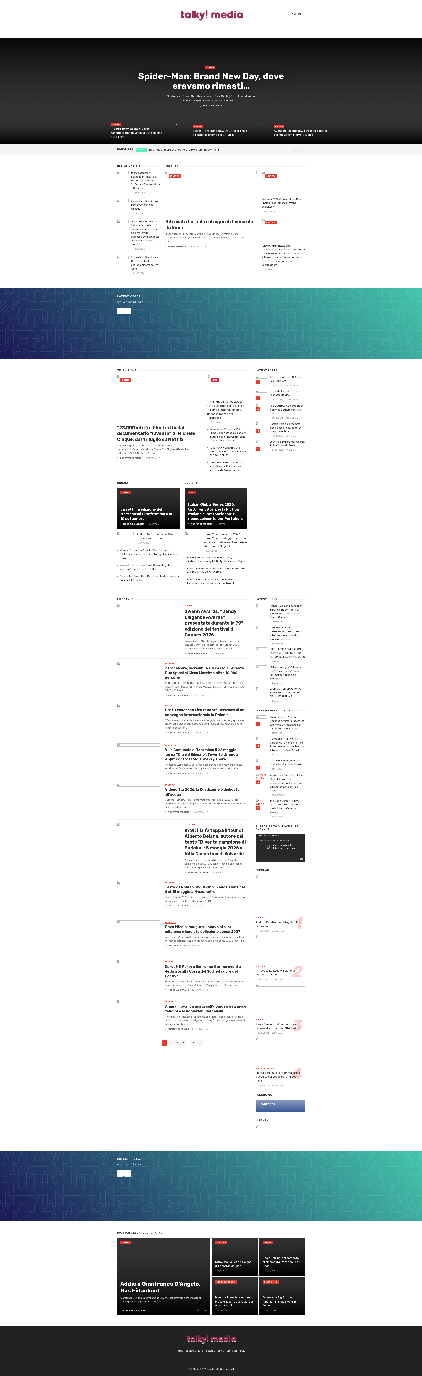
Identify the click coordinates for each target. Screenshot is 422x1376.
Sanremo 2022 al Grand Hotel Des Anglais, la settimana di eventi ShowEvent (281, 203)
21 (193, 1042)
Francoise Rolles (178, 1029)
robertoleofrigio (212, 106)
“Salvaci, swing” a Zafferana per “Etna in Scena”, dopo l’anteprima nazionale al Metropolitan (285, 673)
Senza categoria (265, 1068)
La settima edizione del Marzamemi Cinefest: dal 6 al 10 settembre (146, 514)
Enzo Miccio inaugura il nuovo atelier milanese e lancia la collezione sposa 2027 (202, 929)
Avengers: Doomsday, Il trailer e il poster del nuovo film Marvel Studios (300, 133)
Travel (210, 1351)
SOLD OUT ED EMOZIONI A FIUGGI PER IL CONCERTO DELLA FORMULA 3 (285, 692)
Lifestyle (170, 705)
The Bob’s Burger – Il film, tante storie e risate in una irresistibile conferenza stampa (285, 806)
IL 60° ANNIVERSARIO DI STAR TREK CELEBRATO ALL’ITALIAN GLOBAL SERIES (228, 451)
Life (200, 1351)
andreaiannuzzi (177, 246)
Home (180, 1351)
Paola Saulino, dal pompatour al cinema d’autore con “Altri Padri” (286, 409)
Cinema (210, 68)
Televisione (270, 1282)
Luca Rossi (174, 946)
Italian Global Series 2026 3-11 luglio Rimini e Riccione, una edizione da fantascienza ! (227, 466)
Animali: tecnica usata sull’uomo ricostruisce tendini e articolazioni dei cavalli (205, 1008)
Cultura (174, 176)
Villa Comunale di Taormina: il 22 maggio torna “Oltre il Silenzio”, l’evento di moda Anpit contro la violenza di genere (201, 754)
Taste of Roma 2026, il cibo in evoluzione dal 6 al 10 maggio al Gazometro (205, 889)
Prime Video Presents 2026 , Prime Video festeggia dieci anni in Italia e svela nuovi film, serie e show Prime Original (228, 435)
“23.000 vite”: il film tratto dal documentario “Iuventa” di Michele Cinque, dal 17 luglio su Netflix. (156, 433)
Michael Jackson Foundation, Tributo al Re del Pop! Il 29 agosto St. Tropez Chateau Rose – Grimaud (145, 181)
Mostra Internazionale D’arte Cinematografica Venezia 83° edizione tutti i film (136, 132)
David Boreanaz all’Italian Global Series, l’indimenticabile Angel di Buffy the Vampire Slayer (216, 559)
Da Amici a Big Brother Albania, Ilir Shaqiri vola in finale (287, 443)
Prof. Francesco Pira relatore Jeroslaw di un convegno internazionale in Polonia (205, 712)
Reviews (141, 150)
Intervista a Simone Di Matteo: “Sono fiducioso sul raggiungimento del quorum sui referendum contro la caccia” (287, 783)
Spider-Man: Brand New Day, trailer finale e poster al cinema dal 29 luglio (220, 133)
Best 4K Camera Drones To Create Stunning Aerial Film (185, 149)
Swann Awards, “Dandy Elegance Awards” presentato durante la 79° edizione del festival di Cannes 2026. (214, 623)
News (214, 380)
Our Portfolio (235, 1351)
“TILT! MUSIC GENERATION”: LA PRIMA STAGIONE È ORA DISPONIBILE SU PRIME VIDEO (287, 653)
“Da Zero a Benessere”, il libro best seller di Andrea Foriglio (286, 762)
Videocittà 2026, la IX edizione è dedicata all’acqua (202, 792)
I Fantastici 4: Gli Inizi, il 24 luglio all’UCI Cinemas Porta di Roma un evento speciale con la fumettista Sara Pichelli (287, 744)
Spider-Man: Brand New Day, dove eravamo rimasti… (211, 81)
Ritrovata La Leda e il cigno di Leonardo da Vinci (209, 224)
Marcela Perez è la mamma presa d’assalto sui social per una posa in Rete (286, 427)
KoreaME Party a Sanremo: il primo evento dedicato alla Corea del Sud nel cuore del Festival (203, 971)
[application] (280, 848)
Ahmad (230, 1369)
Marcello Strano (133, 524)
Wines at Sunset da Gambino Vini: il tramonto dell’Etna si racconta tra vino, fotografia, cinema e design (148, 554)
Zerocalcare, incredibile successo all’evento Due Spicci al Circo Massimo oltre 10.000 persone (204, 673)
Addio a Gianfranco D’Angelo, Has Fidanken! (286, 379)
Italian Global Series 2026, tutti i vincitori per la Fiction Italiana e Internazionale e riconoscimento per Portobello (225, 409)
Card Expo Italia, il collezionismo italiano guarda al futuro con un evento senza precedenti (286, 633)
